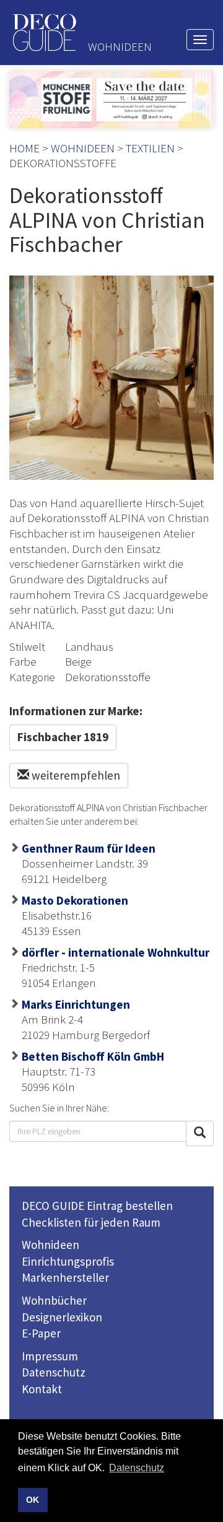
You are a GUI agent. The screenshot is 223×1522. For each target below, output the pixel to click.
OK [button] (32, 1500)
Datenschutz (53, 1372)
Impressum (50, 1356)
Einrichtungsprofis (68, 1261)
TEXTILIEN (150, 148)
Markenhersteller (65, 1277)
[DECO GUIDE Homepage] (44, 32)
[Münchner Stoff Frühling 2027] (111, 99)
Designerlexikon (62, 1317)
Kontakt (42, 1388)
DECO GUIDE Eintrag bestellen (97, 1205)
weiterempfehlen (74, 775)
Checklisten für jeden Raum (91, 1222)
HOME (24, 148)
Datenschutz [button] (136, 1468)
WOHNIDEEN (83, 148)
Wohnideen (50, 1244)
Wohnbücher (54, 1300)
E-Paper (41, 1333)
